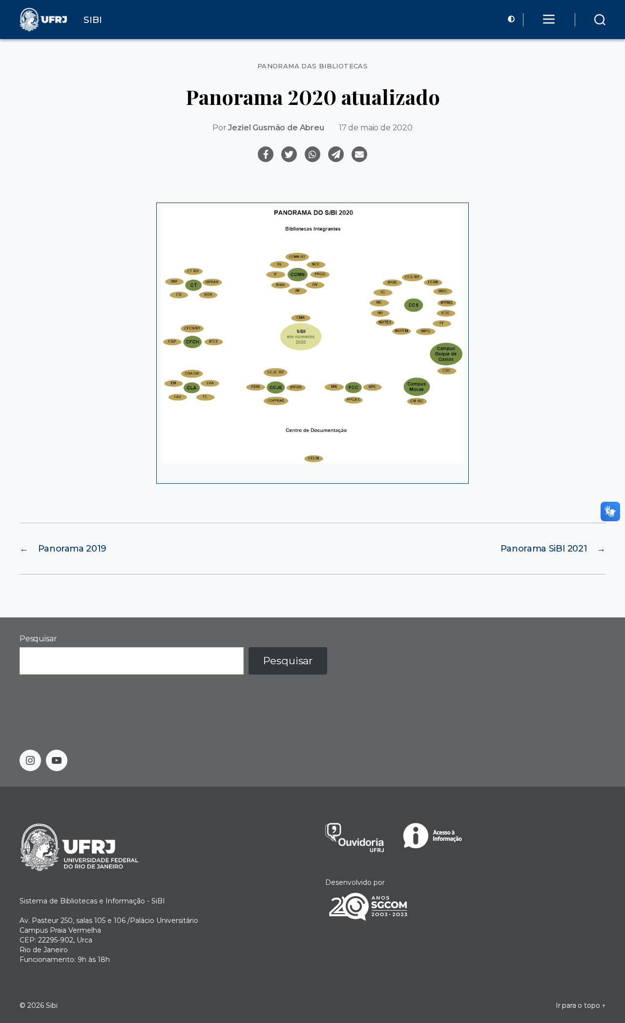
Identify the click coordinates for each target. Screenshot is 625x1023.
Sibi (52, 1005)
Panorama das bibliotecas (312, 66)
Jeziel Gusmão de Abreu (276, 127)
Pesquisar (38, 638)
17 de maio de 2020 (376, 127)
